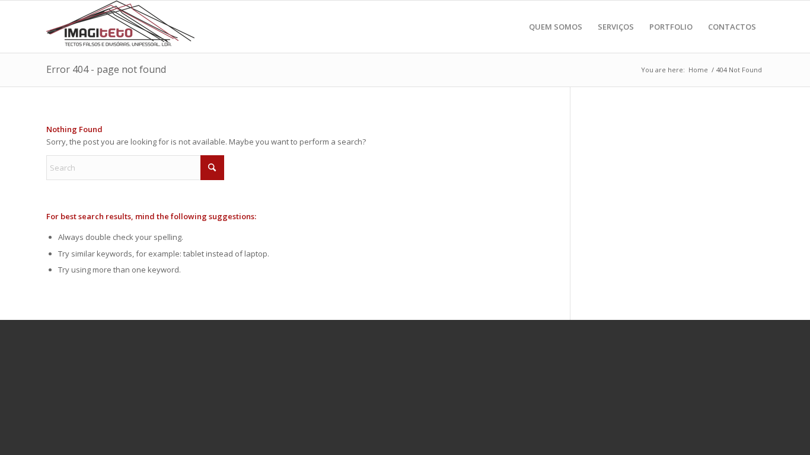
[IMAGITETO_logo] (120, 27)
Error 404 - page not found (106, 69)
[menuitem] (555, 27)
